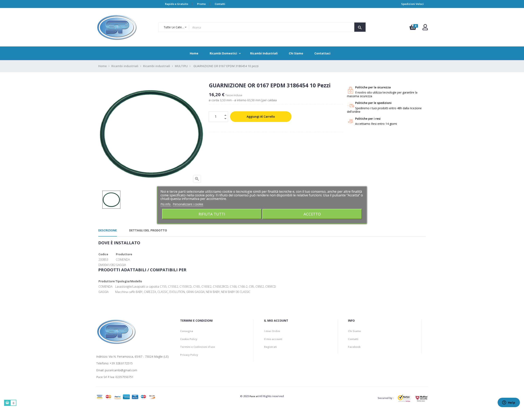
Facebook (354, 347)
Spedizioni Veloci (412, 4)
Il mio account (273, 339)
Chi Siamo (354, 331)
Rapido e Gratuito (176, 4)
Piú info (165, 204)
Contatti (220, 4)
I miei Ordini (272, 331)
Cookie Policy (188, 339)
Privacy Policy (189, 355)
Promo (201, 4)
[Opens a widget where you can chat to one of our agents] (508, 403)
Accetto (312, 213)
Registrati (270, 347)
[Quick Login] (425, 28)
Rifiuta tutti (212, 213)
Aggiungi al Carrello (261, 116)
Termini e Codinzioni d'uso (197, 347)
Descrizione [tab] (107, 230)
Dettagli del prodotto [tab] (148, 230)
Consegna (186, 331)
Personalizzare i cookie (188, 204)
